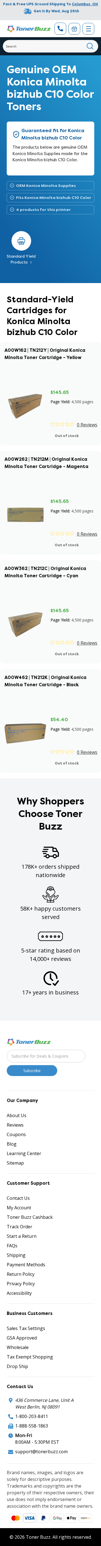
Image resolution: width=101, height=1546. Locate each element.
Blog (12, 1144)
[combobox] (50, 46)
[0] (74, 29)
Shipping (16, 1255)
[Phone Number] (60, 29)
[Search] (90, 46)
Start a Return (21, 1236)
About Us (16, 1115)
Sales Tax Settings (26, 1328)
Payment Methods (26, 1265)
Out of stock (67, 435)
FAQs (12, 1246)
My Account (19, 1208)
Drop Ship (17, 1366)
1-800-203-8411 (31, 1416)
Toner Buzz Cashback (30, 1217)
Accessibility (19, 1293)
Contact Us (18, 1198)
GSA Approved (22, 1338)
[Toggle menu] (88, 29)
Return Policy (21, 1274)
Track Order (19, 1227)
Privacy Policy (21, 1284)
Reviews (15, 1125)
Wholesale (18, 1347)
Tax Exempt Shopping (30, 1357)
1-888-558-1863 (31, 1426)
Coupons (16, 1134)
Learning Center (24, 1153)
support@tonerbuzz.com (41, 1451)
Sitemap (15, 1163)
